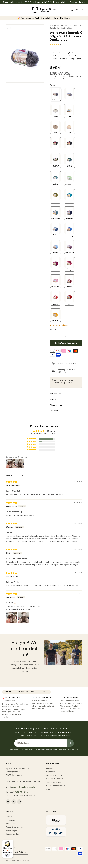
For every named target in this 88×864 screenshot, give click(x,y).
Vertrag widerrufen (54, 782)
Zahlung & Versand (54, 775)
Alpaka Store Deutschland (21, 860)
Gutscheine (10, 820)
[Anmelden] (70, 743)
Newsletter (10, 817)
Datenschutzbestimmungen (47, 750)
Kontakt (49, 768)
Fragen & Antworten (14, 827)
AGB (48, 789)
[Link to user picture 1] (11, 617)
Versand (62, 76)
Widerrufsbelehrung (54, 779)
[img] (11, 482)
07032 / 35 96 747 (22, 792)
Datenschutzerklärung (55, 786)
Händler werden (12, 834)
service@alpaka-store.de (23, 787)
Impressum (50, 772)
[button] (4, 10)
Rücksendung (11, 824)
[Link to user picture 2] (23, 617)
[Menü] (11, 841)
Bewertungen (11, 831)
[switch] (7, 855)
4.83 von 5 (50, 431)
